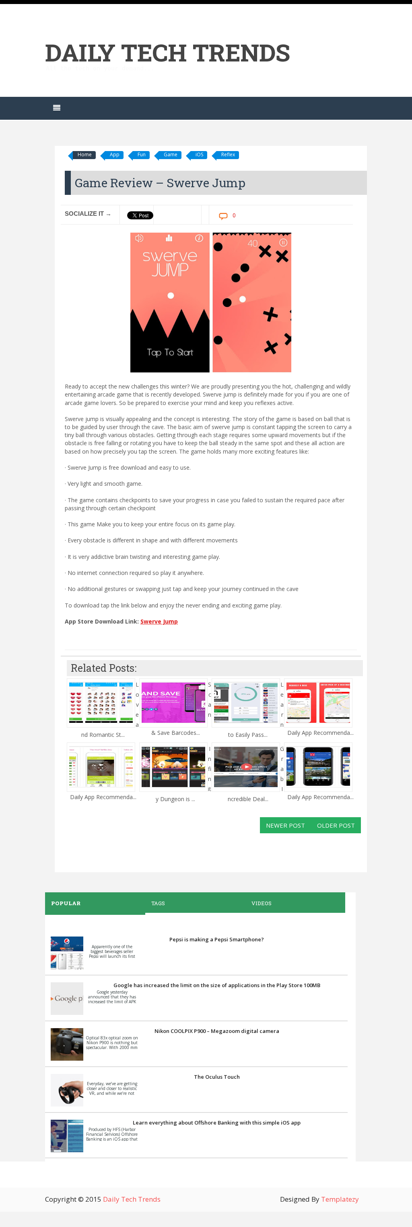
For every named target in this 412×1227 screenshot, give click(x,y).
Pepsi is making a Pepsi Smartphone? (216, 939)
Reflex (228, 154)
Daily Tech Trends (167, 52)
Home (85, 154)
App (114, 154)
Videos (261, 903)
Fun (142, 154)
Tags (158, 903)
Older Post (336, 825)
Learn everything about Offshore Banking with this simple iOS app (217, 1122)
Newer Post (285, 825)
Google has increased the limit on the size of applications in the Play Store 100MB (216, 985)
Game (170, 154)
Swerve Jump (159, 621)
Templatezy (340, 1199)
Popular (65, 903)
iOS (199, 154)
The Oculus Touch (217, 1076)
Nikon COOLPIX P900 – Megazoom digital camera (216, 1031)
